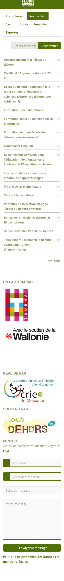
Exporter (12, 32)
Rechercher (37, 16)
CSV (50, 261)
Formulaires (14, 16)
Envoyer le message (32, 548)
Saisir (10, 24)
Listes (24, 24)
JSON (57, 261)
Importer (40, 24)
